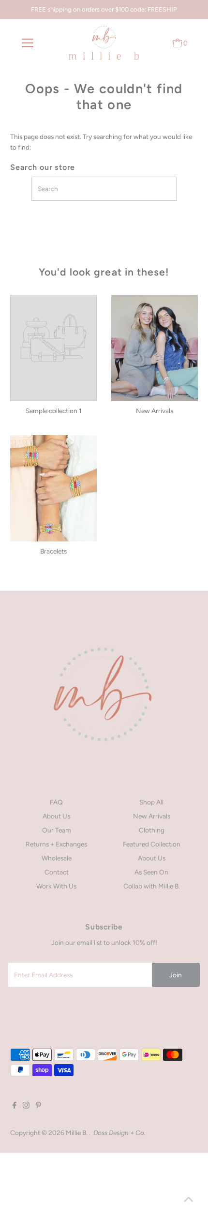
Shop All (151, 802)
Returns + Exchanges (56, 844)
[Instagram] (26, 1106)
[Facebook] (14, 1106)
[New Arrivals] (154, 348)
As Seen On (151, 872)
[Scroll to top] (188, 1199)
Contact (57, 872)
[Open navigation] (27, 43)
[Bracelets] (53, 488)
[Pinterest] (38, 1106)
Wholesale (57, 858)
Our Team (56, 830)
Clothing (151, 830)
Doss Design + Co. (119, 1132)
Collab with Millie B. (151, 886)
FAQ (56, 802)
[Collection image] (53, 339)
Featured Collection (151, 844)
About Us (56, 816)
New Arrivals (151, 816)
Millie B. (77, 1132)
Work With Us (56, 886)
